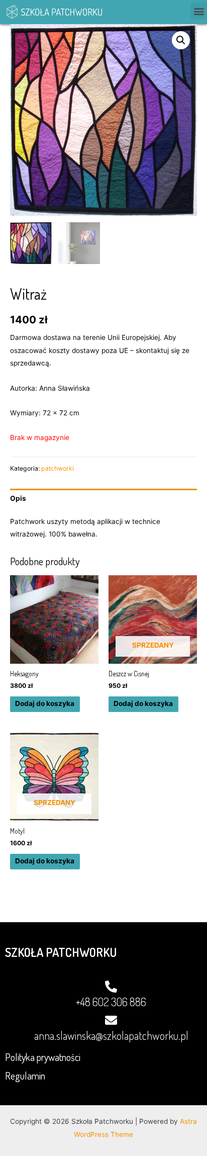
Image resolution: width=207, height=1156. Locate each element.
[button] (198, 11)
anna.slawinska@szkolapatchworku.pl (111, 1035)
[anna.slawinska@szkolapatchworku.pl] (111, 1020)
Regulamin (25, 1075)
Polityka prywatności (42, 1056)
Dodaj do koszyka (44, 703)
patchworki (57, 468)
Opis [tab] (18, 498)
